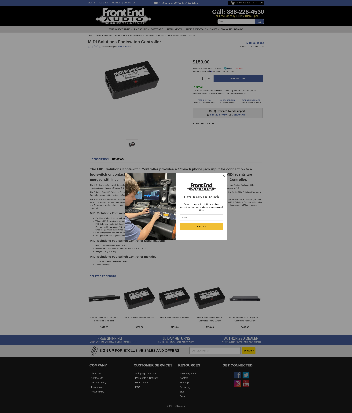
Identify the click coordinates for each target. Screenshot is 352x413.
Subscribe (201, 226)
